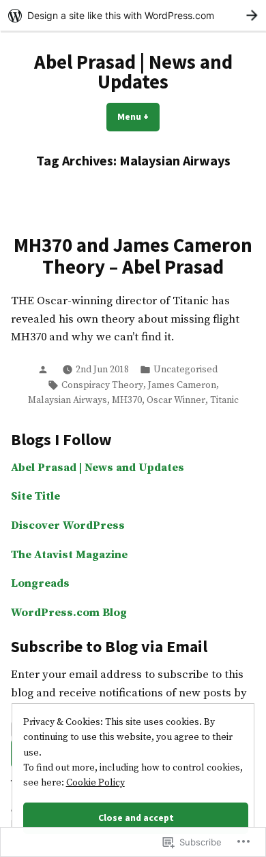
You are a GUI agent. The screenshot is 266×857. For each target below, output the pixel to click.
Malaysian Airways (67, 400)
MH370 (127, 400)
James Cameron (182, 385)
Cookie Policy (95, 783)
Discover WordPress (68, 526)
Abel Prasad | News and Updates (133, 72)
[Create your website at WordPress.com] (133, 15)
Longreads (40, 584)
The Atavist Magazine (69, 555)
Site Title (35, 496)
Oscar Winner (176, 400)
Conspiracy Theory (102, 385)
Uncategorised (185, 369)
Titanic (224, 400)
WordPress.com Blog (69, 613)
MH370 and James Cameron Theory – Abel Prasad (133, 256)
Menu (138, 116)
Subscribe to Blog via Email (109, 646)
